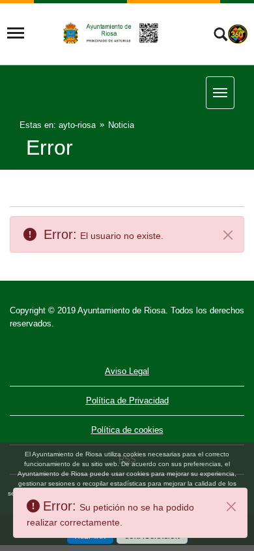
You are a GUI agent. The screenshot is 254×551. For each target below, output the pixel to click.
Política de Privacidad (127, 400)
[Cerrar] (231, 506)
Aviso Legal (127, 371)
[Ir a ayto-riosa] (112, 32)
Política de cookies (127, 430)
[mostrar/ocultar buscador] (220, 36)
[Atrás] (15, 165)
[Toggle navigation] (15, 33)
